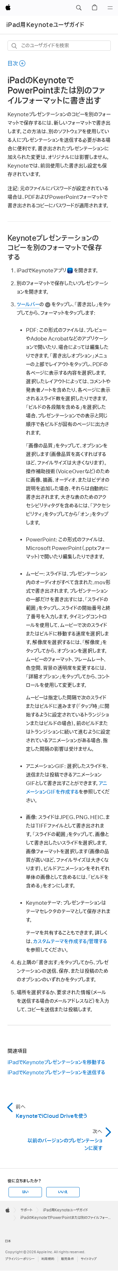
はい (25, 1192)
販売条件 (67, 1259)
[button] (79, 8)
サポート (26, 1210)
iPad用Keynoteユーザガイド (45, 25)
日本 (8, 1241)
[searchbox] (59, 46)
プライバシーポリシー (20, 1259)
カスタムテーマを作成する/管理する (70, 941)
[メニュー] (110, 8)
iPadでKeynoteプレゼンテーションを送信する (56, 1072)
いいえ (63, 1192)
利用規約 (47, 1259)
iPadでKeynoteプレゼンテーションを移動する (56, 1062)
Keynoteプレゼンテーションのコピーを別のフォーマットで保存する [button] (55, 248)
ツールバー (28, 304)
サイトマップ (89, 1259)
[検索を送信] (14, 45)
